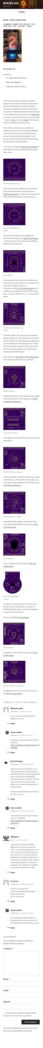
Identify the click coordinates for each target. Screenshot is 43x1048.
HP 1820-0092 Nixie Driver (16, 78)
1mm (13, 120)
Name (6, 979)
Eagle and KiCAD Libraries (16, 87)
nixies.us (10, 3)
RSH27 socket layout (14, 694)
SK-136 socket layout (25, 288)
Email (6, 991)
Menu (23, 12)
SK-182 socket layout (13, 485)
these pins (35, 115)
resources (7, 75)
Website (7, 1002)
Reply (12, 723)
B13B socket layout (10, 194)
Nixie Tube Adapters (13, 82)
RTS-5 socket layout (21, 617)
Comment (8, 949)
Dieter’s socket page (29, 147)
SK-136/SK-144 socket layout (27, 357)
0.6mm (26, 120)
